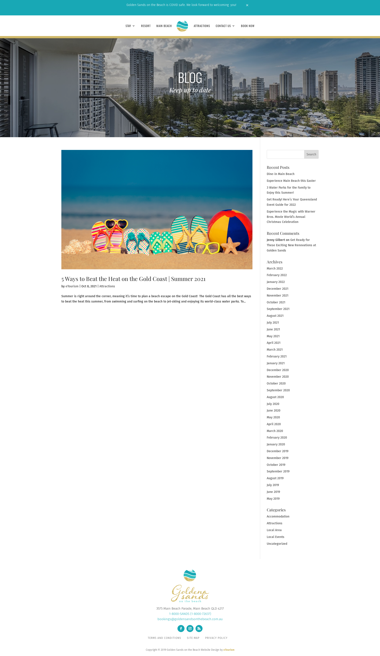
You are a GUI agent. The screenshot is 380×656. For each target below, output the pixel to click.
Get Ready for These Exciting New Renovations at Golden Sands (291, 245)
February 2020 (277, 437)
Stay (128, 26)
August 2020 (275, 397)
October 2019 (276, 465)
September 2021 (278, 309)
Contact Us (223, 26)
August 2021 (275, 316)
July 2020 (273, 404)
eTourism (72, 286)
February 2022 (277, 275)
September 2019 (278, 471)
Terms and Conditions (164, 638)
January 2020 (276, 444)
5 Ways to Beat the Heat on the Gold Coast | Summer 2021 (133, 278)
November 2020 (278, 377)
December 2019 (278, 451)
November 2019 (278, 458)
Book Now (247, 26)
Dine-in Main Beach (280, 174)
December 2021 (277, 289)
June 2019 (273, 492)
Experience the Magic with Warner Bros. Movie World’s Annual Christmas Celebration (291, 217)
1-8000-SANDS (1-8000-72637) (190, 614)
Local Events (275, 537)
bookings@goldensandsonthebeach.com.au (190, 619)
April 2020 (274, 424)
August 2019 (275, 478)
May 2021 (273, 336)
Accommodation (278, 516)
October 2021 (276, 302)
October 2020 (276, 383)
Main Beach (164, 26)
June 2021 (273, 329)
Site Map (193, 638)
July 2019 (273, 485)
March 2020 (275, 431)
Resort (146, 26)
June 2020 (273, 410)
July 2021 (273, 322)
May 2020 (273, 417)
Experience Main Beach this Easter (291, 181)
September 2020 (278, 390)
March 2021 (275, 350)
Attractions (202, 26)
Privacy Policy (216, 638)
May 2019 (273, 499)
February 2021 (277, 356)
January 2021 (276, 363)
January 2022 (276, 282)
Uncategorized (277, 544)
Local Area (274, 530)
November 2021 (277, 295)
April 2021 (273, 343)
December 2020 (278, 370)
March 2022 (275, 268)
